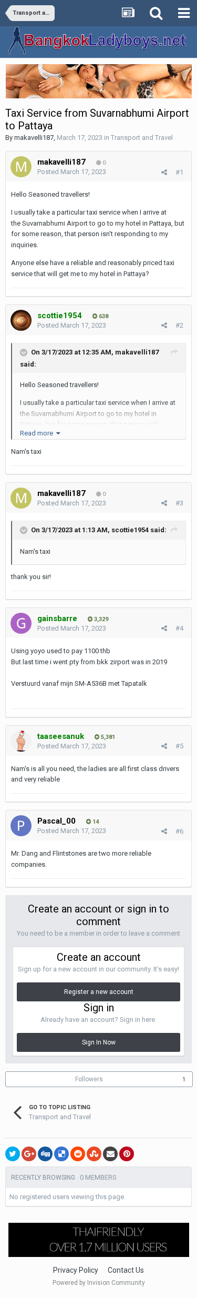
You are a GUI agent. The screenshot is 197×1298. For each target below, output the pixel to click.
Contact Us (126, 1270)
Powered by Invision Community (99, 1282)
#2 (179, 325)
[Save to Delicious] (61, 1154)
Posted (71, 172)
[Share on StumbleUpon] (94, 1154)
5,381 (107, 737)
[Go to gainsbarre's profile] (21, 623)
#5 (179, 746)
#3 (179, 503)
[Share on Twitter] (12, 1154)
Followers (89, 1079)
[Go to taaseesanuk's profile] (21, 741)
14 (95, 821)
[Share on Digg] (45, 1154)
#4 (179, 628)
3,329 (100, 619)
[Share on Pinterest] (126, 1154)
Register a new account (98, 992)
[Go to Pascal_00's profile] (21, 825)
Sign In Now (99, 1042)
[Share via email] (110, 1154)
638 (102, 316)
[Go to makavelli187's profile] (21, 166)
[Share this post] (164, 172)
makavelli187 (34, 137)
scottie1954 (130, 530)
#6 (179, 831)
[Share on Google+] (29, 1154)
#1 (179, 172)
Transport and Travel (142, 137)
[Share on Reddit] (77, 1154)
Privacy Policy (75, 1270)
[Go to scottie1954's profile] (21, 320)
